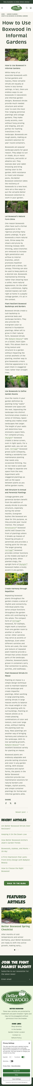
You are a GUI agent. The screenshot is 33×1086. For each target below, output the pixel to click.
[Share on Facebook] (6, 803)
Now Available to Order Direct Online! (16, 2)
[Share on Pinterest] (15, 803)
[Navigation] (2, 8)
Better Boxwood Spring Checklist (15, 928)
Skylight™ (9, 438)
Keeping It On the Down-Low (14, 834)
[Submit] (30, 979)
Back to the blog (16, 883)
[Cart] (31, 8)
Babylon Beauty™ (16, 339)
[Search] (27, 8)
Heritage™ (14, 449)
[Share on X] (11, 803)
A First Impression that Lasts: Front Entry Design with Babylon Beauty (15, 860)
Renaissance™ (11, 528)
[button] (14, 949)
